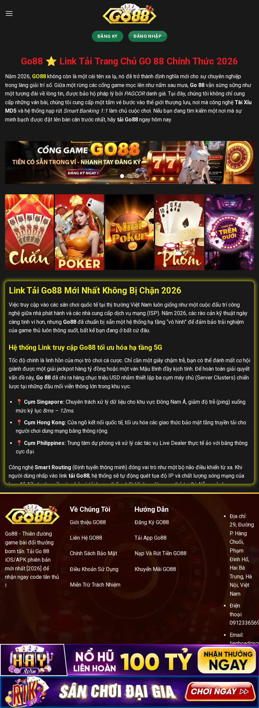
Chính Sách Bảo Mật (93, 553)
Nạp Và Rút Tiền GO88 (160, 553)
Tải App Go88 (151, 538)
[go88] (129, 13)
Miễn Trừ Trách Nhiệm (95, 585)
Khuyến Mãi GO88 (155, 569)
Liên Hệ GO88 (86, 538)
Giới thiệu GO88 (88, 522)
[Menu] (9, 13)
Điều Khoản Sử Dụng (94, 569)
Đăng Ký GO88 (152, 522)
